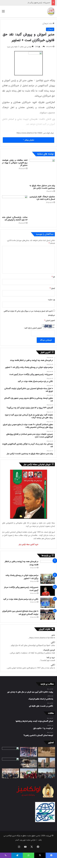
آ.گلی (53, 642)
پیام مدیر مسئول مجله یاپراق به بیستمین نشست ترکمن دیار (42, 187)
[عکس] (46, 762)
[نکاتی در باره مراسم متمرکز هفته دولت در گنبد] (47, 603)
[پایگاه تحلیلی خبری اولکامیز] (51, 11)
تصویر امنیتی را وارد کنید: (33, 328)
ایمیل (52, 288)
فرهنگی (45, 23)
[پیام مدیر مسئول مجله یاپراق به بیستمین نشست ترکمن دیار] (42, 171)
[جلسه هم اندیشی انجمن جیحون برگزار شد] (10, 752)
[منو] (3, 12)
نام (53, 276)
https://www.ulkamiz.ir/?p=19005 (29, 133)
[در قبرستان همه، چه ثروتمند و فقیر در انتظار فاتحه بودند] (47, 566)
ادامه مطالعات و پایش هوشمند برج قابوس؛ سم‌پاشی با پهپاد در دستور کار (14, 163)
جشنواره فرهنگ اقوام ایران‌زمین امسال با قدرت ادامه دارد (42, 198)
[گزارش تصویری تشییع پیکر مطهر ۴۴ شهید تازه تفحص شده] (28, 773)
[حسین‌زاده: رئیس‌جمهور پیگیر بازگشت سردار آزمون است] (47, 591)
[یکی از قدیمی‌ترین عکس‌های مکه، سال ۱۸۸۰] (46, 752)
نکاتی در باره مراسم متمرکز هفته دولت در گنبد (20, 599)
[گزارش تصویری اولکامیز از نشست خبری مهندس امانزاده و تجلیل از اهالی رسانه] (10, 773)
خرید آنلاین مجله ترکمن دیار (28, 544)
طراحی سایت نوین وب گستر (25, 840)
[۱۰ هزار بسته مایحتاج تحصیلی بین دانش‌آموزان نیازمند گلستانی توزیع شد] (47, 615)
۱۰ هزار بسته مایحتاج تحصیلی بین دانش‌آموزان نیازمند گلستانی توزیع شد (20, 613)
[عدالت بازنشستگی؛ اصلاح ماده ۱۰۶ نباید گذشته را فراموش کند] (14, 205)
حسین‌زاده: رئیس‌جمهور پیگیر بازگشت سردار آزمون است (30, 2)
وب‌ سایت (51, 299)
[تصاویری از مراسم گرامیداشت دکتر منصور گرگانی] (10, 762)
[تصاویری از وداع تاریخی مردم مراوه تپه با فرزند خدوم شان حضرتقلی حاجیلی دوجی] (28, 752)
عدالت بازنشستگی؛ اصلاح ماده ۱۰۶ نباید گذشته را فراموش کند (14, 218)
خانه (51, 23)
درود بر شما (51, 657)
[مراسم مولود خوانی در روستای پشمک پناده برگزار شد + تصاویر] (47, 579)
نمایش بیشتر (29, 139)
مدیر (53, 635)
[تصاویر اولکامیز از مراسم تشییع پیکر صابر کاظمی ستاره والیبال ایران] (46, 773)
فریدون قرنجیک (49, 650)
